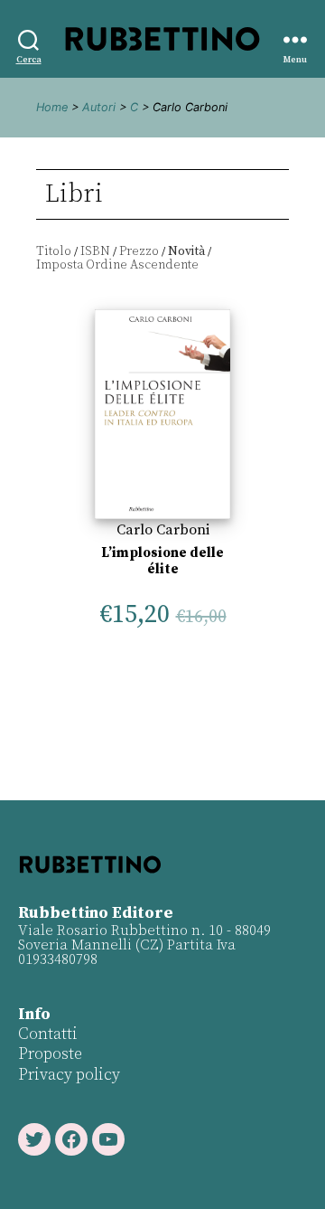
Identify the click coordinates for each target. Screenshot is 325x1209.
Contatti (48, 1034)
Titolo (53, 251)
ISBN (95, 251)
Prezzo (139, 251)
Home (52, 107)
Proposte (50, 1054)
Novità (186, 251)
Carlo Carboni (162, 530)
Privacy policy (69, 1074)
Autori (99, 107)
